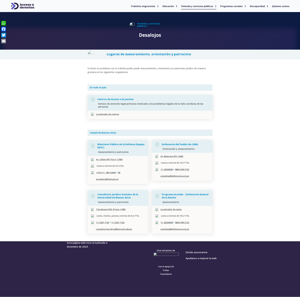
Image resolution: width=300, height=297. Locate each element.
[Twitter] (4, 35)
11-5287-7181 (102, 222)
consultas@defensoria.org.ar (174, 176)
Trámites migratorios (143, 6)
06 (119, 172)
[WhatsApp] (4, 23)
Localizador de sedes (171, 209)
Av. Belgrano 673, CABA (171, 156)
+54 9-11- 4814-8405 (106, 172)
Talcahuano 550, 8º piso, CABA (111, 209)
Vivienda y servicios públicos (197, 6)
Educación (168, 6)
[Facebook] (4, 29)
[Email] (4, 41)
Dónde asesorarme (197, 252)
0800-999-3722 (182, 169)
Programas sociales (231, 6)
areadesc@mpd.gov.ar (107, 179)
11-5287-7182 (117, 222)
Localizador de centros (107, 114)
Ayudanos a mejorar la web (201, 258)
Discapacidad (257, 6)
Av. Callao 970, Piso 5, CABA (109, 159)
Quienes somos (280, 6)
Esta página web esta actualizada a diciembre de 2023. (87, 244)
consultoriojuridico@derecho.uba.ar (114, 229)
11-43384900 (167, 169)
